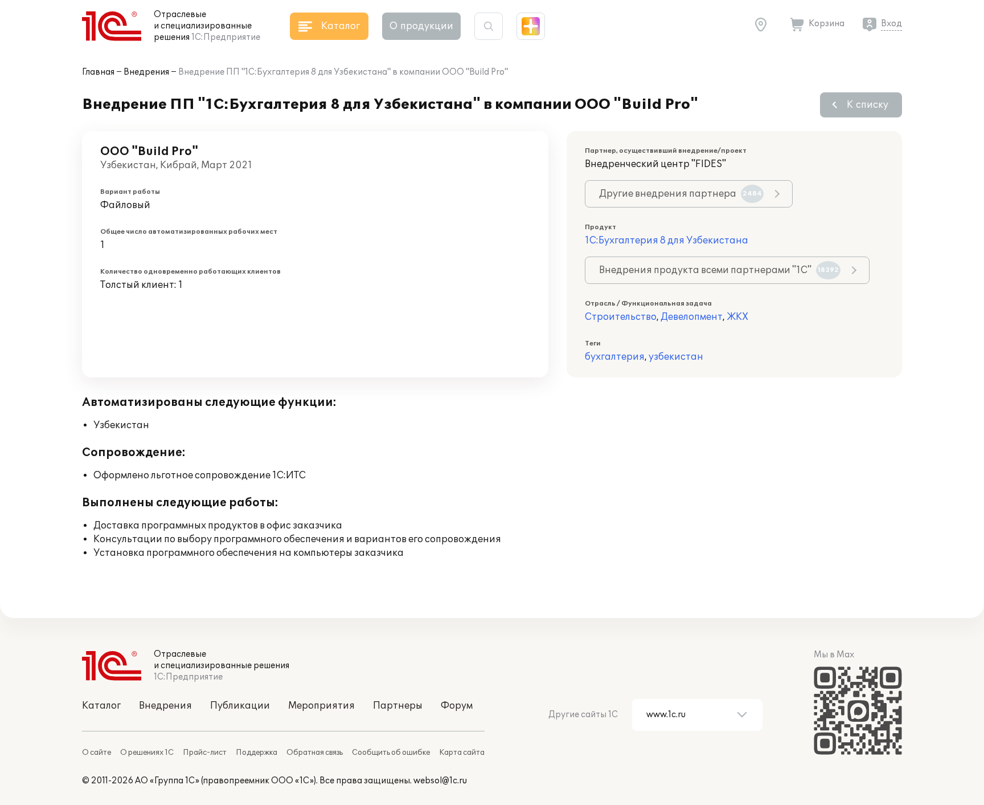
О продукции (421, 26)
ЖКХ (737, 317)
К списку (867, 105)
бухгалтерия (615, 357)
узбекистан (676, 357)
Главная (98, 72)
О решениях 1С (147, 752)
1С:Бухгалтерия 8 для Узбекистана (666, 240)
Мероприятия (321, 706)
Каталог (101, 706)
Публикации (240, 706)
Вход (891, 24)
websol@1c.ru (440, 781)
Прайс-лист (205, 752)
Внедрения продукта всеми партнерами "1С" (719, 270)
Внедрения (146, 72)
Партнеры (398, 706)
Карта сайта (462, 752)
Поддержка (256, 752)
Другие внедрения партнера (680, 194)
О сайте (96, 752)
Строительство (621, 317)
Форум (457, 706)
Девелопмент (692, 317)
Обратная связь (314, 752)
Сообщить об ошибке (391, 752)
